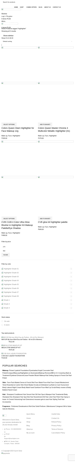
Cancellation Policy (58, 433)
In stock (6, 325)
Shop (28, 422)
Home (3, 28)
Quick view (3, 120)
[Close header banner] (2, 457)
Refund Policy (56, 422)
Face (10, 136)
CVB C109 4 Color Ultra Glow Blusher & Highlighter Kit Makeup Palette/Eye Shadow (17, 225)
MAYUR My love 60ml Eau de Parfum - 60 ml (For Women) (21, 339)
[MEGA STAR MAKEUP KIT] (11, 345)
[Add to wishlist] (9, 120)
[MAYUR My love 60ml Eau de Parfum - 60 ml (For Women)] (22, 337)
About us (29, 429)
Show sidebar (8, 35)
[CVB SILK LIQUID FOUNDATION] (13, 353)
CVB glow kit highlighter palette (52, 222)
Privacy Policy (56, 425)
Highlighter (16, 136)
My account (30, 433)
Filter (5, 255)
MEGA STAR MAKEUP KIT (11, 347)
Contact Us (55, 418)
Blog (28, 425)
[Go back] (3, 10)
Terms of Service (57, 429)
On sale (7, 321)
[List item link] (12, 437)
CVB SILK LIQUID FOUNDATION (13, 356)
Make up (4, 136)
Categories (5, 20)
